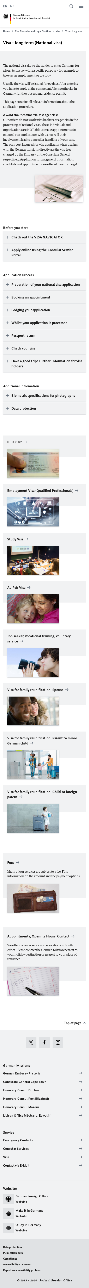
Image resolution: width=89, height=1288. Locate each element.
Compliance (10, 1258)
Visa (58, 31)
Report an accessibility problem (22, 1270)
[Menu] (81, 6)
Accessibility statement (17, 1264)
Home (6, 31)
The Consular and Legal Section (33, 31)
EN (5, 6)
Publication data (13, 1253)
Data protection (12, 1247)
